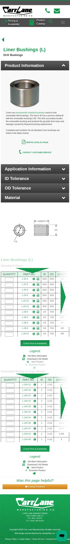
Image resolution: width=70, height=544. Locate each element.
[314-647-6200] (47, 10)
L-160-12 (26, 384)
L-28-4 (25, 312)
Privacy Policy (11, 539)
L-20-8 (25, 295)
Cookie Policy (24, 539)
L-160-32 (26, 412)
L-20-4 (25, 279)
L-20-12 (25, 306)
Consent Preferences (55, 539)
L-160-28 (26, 406)
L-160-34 (26, 417)
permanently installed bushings (30, 112)
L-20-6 (25, 290)
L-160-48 (26, 439)
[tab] (35, 65)
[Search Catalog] (50, 20)
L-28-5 (25, 317)
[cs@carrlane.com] (57, 10)
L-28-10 (25, 334)
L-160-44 (26, 434)
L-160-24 (26, 401)
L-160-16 (26, 390)
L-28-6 (25, 323)
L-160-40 (26, 428)
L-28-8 (25, 328)
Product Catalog (40, 22)
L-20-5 (25, 284)
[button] (35, 169)
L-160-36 (26, 423)
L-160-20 (26, 395)
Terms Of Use (38, 539)
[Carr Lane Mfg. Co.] (17, 11)
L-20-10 (25, 301)
